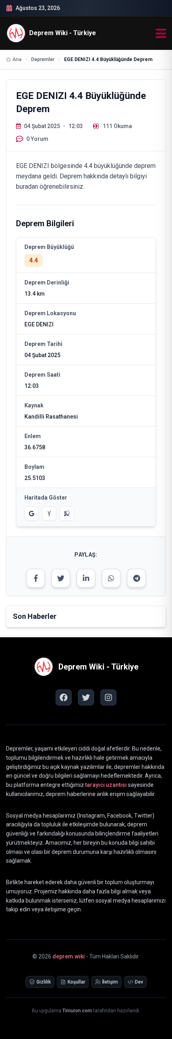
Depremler (42, 59)
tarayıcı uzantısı (106, 785)
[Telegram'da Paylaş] (136, 578)
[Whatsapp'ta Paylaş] (111, 578)
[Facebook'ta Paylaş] (35, 578)
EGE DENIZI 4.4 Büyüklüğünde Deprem (108, 59)
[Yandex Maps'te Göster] (49, 513)
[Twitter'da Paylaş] (60, 578)
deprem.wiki (68, 956)
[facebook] (64, 697)
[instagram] (108, 697)
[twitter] (86, 697)
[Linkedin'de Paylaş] (86, 578)
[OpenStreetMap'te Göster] (67, 513)
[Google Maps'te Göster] (31, 513)
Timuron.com (77, 1010)
